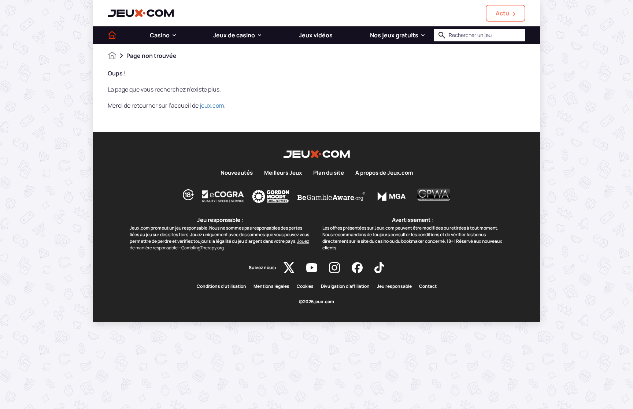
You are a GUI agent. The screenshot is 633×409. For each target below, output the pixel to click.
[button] (174, 35)
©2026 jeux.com (316, 302)
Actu (502, 13)
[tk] (379, 267)
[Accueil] (112, 35)
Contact (428, 286)
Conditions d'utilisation (221, 286)
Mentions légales (271, 286)
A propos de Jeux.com (384, 172)
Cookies (305, 286)
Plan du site (328, 172)
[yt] (311, 267)
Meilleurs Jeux (283, 172)
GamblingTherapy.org (202, 248)
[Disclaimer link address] (223, 196)
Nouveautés (237, 172)
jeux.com (212, 105)
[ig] (334, 267)
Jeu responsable (394, 286)
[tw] (289, 267)
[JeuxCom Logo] (141, 13)
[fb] (357, 267)
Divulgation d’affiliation (345, 286)
